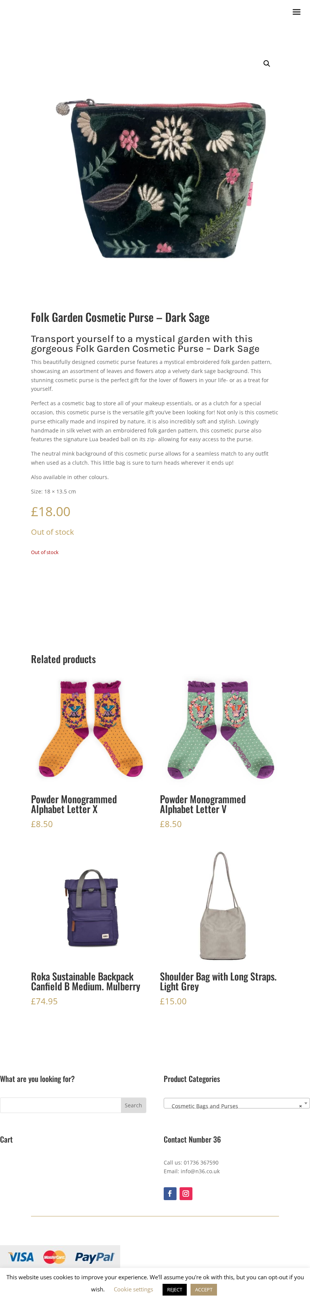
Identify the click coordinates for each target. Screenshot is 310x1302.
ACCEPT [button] (203, 1289)
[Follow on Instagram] (186, 1193)
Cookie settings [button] (133, 1289)
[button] (267, 63)
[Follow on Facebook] (170, 1193)
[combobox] (237, 1103)
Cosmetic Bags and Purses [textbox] (234, 1106)
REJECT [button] (174, 1289)
